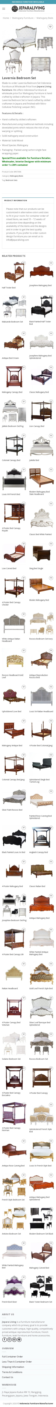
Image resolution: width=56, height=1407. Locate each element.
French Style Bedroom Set (13, 1200)
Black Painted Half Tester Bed (40, 322)
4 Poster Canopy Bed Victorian (11, 1023)
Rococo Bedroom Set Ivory (41, 639)
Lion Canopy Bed (36, 426)
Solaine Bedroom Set (11, 1059)
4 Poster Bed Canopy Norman (11, 1129)
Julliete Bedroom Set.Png (12, 426)
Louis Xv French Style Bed (40, 1165)
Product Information (15, 200)
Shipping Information (13, 1366)
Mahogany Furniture (22, 17)
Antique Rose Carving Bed (13, 1165)
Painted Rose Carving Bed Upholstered (40, 817)
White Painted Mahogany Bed (13, 1266)
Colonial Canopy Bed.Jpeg (13, 779)
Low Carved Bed (9, 568)
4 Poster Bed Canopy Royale (11, 529)
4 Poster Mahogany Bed (12, 886)
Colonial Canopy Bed (11, 460)
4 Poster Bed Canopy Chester (11, 603)
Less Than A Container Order (17, 1361)
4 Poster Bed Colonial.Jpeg (40, 745)
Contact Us (7, 1377)
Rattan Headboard (10, 988)
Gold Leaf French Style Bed (41, 988)
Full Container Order (12, 1356)
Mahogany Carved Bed (39, 1268)
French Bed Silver (9, 1302)
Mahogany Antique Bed (12, 745)
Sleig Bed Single (36, 568)
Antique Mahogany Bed (39, 918)
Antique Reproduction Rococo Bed (38, 676)
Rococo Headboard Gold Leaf (12, 676)
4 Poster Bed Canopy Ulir (13, 954)
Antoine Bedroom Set (11, 1234)
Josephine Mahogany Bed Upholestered (40, 356)
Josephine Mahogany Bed (40, 285)
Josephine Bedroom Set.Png (14, 920)
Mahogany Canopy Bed (12, 392)
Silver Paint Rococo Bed (12, 810)
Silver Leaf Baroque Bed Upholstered (39, 1023)
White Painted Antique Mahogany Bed (38, 953)
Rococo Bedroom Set (38, 1059)
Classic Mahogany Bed (39, 392)
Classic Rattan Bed (37, 886)
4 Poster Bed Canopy (38, 1093)
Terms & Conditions (12, 1372)
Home (6, 17)
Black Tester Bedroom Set (40, 1302)
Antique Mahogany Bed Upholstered (39, 1198)
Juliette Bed (34, 460)
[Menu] (3, 8)
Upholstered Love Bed (11, 711)
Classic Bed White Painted (40, 534)
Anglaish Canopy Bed (38, 852)
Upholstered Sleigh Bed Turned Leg (39, 780)
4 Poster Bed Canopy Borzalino (11, 1094)
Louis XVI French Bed (11, 494)
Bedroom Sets (11, 180)
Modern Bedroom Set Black (41, 1234)
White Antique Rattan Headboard (11, 640)
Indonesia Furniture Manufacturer (36, 1403)
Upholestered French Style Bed (40, 1130)
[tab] (28, 200)
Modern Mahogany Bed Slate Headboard (39, 493)
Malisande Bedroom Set (12, 322)
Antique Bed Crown (10, 358)
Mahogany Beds (45, 17)
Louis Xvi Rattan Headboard (41, 711)
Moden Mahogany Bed (39, 600)
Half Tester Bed (8, 287)
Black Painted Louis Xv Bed (13, 852)
